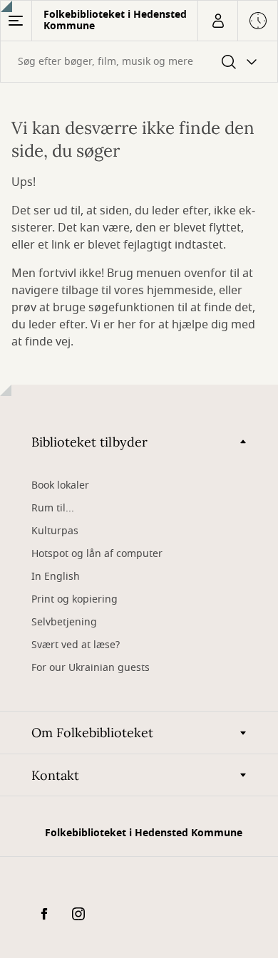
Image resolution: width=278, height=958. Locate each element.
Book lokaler (60, 485)
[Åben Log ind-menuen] (217, 21)
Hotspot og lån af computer (97, 553)
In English (55, 576)
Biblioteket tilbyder (89, 442)
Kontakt (55, 775)
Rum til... (52, 508)
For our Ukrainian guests (90, 667)
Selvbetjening (64, 622)
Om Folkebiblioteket (92, 732)
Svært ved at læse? (75, 644)
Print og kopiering (74, 599)
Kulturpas (54, 531)
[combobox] (139, 61)
